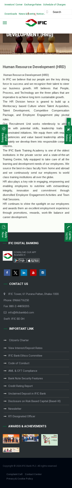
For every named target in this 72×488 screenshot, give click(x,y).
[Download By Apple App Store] (33, 260)
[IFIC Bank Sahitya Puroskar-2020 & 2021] (11, 449)
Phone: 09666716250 (16, 300)
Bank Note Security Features (25, 378)
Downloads (11, 13)
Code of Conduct (18, 363)
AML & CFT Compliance (22, 370)
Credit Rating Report (20, 386)
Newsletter (14, 408)
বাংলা (69, 124)
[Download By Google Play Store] (20, 260)
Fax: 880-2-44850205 (16, 306)
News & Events (27, 13)
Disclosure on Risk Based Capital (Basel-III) (34, 401)
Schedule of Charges (54, 4)
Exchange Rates (32, 4)
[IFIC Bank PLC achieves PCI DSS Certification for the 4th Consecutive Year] (11, 438)
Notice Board (44, 13)
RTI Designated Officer (21, 416)
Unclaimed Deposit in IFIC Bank (27, 393)
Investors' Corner (14, 4)
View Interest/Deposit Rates (25, 348)
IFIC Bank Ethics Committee (25, 355)
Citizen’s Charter (18, 340)
